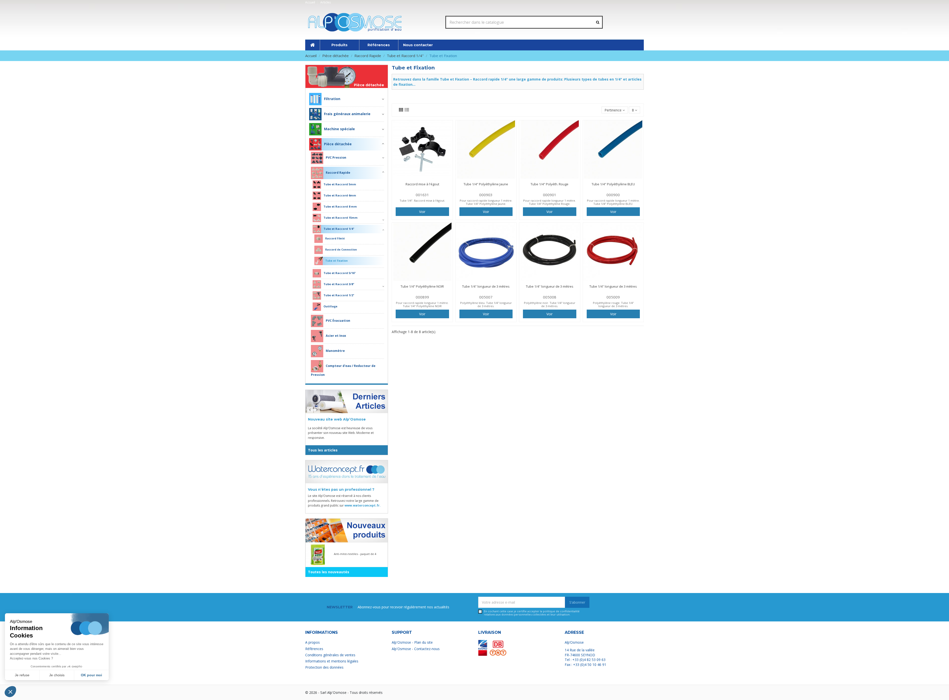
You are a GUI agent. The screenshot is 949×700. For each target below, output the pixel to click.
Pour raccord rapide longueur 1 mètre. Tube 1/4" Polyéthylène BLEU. (613, 202)
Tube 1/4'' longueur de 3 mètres (486, 286)
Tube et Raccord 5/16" (340, 273)
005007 (486, 297)
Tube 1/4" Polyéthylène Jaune (486, 184)
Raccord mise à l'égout (422, 184)
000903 (486, 194)
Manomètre (335, 351)
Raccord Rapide (338, 173)
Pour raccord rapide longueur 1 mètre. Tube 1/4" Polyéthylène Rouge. (549, 202)
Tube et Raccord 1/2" (339, 295)
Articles (325, 2)
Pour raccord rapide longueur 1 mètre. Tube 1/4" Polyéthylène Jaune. (486, 202)
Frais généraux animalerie (347, 113)
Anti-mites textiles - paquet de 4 (355, 554)
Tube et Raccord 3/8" (339, 284)
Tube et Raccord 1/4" (339, 229)
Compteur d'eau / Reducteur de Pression (343, 370)
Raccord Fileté (335, 238)
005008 (549, 297)
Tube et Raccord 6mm (340, 195)
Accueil (310, 2)
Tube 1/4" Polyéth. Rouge (549, 184)
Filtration (332, 98)
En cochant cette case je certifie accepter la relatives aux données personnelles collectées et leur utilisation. (532, 613)
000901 (549, 194)
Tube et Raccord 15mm (341, 217)
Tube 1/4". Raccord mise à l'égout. (422, 200)
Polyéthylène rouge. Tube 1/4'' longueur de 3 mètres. (613, 304)
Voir (422, 211)
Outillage (330, 306)
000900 (613, 194)
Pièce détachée (369, 85)
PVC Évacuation (338, 321)
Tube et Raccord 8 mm (340, 206)
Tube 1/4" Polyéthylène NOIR (422, 286)
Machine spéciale (339, 129)
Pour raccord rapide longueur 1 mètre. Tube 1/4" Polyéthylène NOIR (422, 304)
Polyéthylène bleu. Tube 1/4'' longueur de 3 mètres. (486, 304)
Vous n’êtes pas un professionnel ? (341, 489)
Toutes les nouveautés (328, 572)
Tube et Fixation (336, 260)
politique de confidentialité (561, 611)
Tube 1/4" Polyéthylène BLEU (613, 184)
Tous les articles (323, 450)
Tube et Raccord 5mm (340, 184)
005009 (613, 297)
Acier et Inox (336, 336)
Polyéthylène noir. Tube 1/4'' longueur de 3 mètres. (549, 304)
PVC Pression (336, 158)
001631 (422, 194)
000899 (422, 297)
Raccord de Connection (341, 249)
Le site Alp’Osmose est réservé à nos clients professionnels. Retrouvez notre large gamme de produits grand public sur (344, 501)
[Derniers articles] (346, 401)
